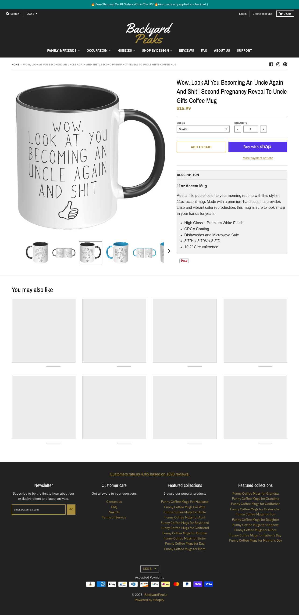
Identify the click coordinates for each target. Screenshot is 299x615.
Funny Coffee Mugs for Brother (184, 533)
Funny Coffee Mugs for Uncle (185, 512)
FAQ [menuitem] (204, 50)
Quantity (240, 123)
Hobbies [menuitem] (124, 50)
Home (15, 64)
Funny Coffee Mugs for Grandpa (255, 493)
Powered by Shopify (149, 600)
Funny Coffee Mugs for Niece (255, 530)
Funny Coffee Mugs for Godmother (255, 509)
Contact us (114, 502)
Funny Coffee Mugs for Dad (185, 543)
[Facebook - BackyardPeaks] (271, 64)
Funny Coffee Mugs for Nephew (255, 525)
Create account (262, 13)
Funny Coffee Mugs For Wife (185, 507)
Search (114, 512)
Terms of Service (114, 517)
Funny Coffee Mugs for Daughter (255, 520)
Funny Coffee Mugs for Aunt (184, 517)
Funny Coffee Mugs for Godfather (255, 504)
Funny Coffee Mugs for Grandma (255, 498)
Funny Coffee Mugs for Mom (184, 549)
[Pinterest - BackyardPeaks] (285, 64)
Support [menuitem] (244, 50)
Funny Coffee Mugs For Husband (185, 502)
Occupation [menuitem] (97, 50)
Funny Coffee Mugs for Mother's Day (255, 540)
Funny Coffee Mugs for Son (255, 514)
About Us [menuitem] (222, 50)
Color (181, 123)
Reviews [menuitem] (186, 50)
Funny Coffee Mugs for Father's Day (255, 535)
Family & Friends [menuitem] (62, 50)
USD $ (30, 13)
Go (71, 509)
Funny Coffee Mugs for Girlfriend (185, 528)
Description (188, 175)
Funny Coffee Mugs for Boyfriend (185, 523)
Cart (287, 13)
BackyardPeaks (155, 595)
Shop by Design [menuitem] (155, 50)
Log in (243, 13)
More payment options (258, 158)
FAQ (114, 507)
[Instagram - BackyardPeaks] (278, 64)
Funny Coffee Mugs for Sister (185, 538)
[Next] (169, 251)
